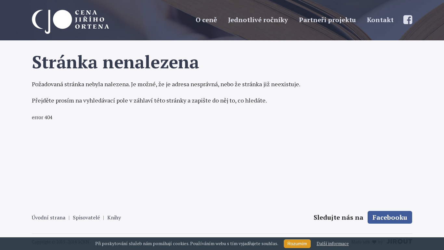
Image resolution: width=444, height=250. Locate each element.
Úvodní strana (48, 217)
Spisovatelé (86, 217)
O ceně (206, 19)
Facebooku (389, 217)
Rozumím (297, 243)
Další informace (333, 243)
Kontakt (380, 19)
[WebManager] (111, 22)
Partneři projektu (327, 19)
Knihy (114, 217)
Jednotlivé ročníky (258, 19)
